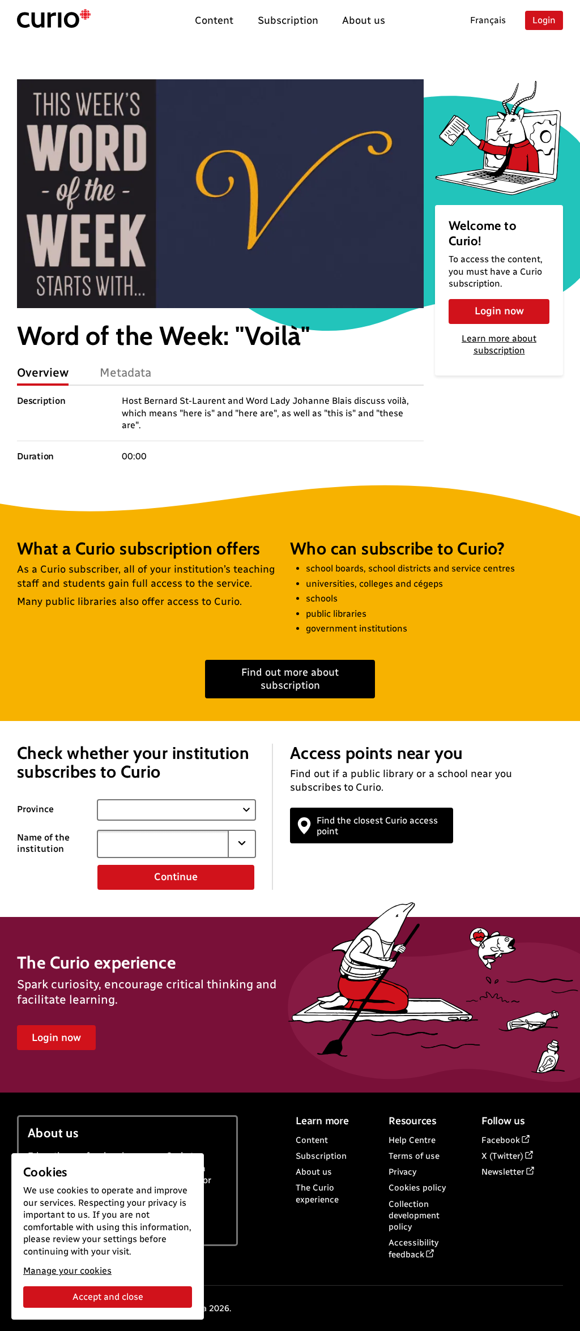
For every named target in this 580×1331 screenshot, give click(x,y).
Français (488, 20)
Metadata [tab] (125, 372)
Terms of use (414, 1156)
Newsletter (502, 1172)
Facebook (500, 1140)
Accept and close (107, 1296)
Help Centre (412, 1140)
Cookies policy (417, 1188)
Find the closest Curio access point (377, 826)
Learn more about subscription (499, 344)
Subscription (321, 1156)
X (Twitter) (502, 1156)
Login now (499, 311)
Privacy (402, 1172)
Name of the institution (43, 843)
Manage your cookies (67, 1270)
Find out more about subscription (290, 679)
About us (314, 1172)
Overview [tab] (43, 372)
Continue (176, 877)
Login (544, 20)
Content (312, 1140)
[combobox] (163, 844)
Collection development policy (414, 1215)
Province (35, 809)
